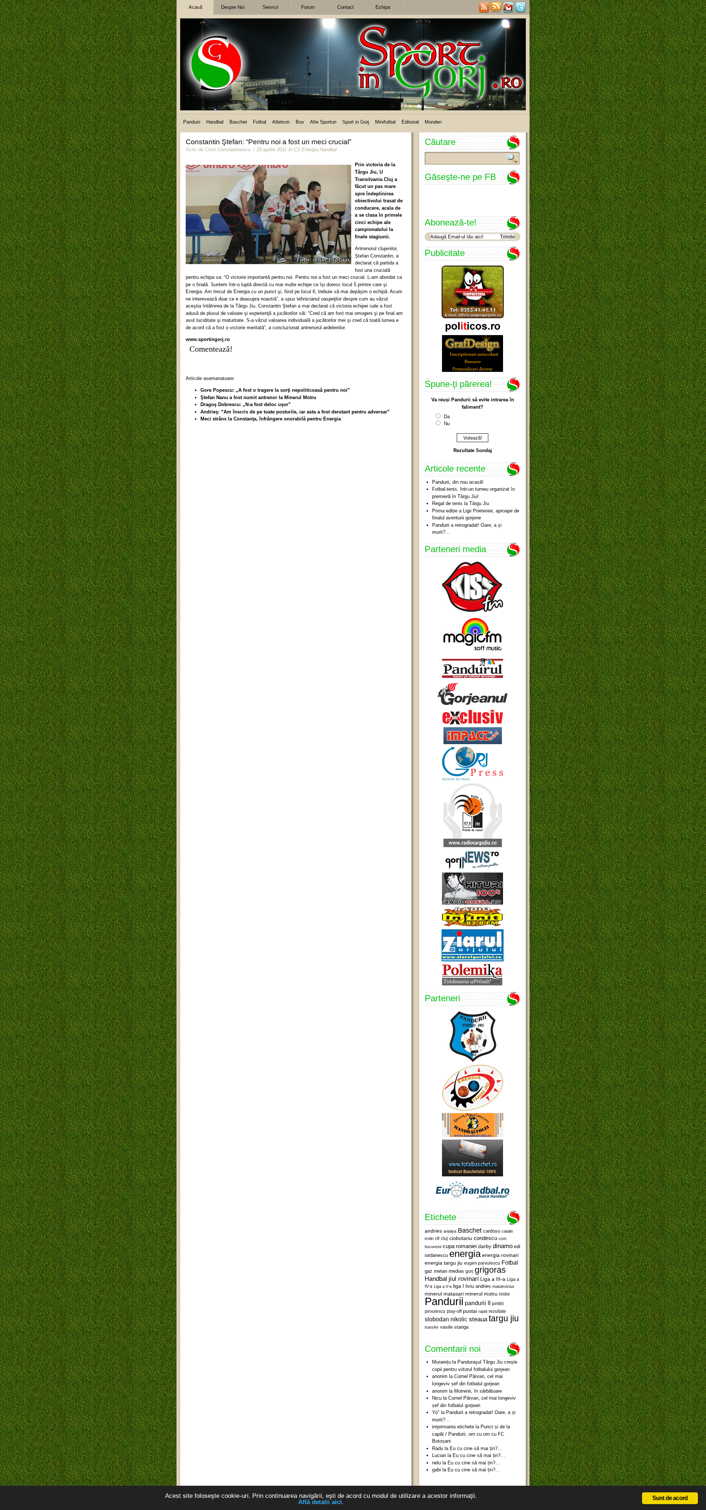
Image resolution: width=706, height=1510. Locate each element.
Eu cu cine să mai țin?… (476, 1448)
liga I (458, 1286)
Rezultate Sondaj (472, 450)
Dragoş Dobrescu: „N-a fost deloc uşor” (245, 404)
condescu (485, 1238)
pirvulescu (435, 1311)
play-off (454, 1311)
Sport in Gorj (355, 122)
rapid (482, 1311)
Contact (345, 7)
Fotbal (259, 122)
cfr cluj (441, 1238)
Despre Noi (233, 7)
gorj (469, 1271)
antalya (449, 1231)
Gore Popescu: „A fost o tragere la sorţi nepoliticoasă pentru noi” (275, 390)
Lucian (439, 1455)
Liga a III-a (492, 1279)
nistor (504, 1294)
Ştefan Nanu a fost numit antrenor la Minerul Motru (258, 397)
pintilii (498, 1303)
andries (433, 1231)
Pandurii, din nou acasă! (458, 482)
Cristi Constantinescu (227, 149)
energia (465, 1253)
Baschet (238, 122)
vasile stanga (454, 1327)
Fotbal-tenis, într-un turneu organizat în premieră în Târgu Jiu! (473, 492)
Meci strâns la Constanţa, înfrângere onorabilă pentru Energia (270, 419)
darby (484, 1246)
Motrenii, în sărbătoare (478, 1391)
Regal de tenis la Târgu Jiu (460, 503)
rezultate (497, 1311)
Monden (433, 122)
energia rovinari (500, 1255)
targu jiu (504, 1318)
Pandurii (191, 122)
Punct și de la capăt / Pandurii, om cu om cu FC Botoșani (471, 1434)
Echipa (382, 7)
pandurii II (478, 1303)
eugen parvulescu (482, 1263)
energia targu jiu (444, 1263)
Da (447, 416)
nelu (436, 1462)
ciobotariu (460, 1238)
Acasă (195, 7)
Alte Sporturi (323, 122)
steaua (478, 1319)
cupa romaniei (460, 1246)
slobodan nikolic (446, 1319)
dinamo (503, 1246)
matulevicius (503, 1286)
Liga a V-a (443, 1286)
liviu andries (478, 1286)
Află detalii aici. (321, 1502)
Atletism (281, 122)
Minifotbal (385, 122)
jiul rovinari (464, 1278)
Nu (447, 423)
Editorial (410, 122)
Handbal (215, 122)
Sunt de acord (670, 1498)
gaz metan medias (444, 1271)
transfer (432, 1327)
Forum (308, 7)
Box (300, 122)
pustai (470, 1311)
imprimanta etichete (453, 1426)
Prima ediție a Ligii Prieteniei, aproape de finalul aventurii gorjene (475, 514)
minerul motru (481, 1294)
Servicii (270, 7)
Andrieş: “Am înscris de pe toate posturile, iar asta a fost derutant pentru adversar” (295, 412)
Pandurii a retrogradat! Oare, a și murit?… (467, 528)
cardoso (491, 1231)
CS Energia (306, 149)
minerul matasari (444, 1294)
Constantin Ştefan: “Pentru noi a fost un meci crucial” (268, 142)
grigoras (490, 1270)
